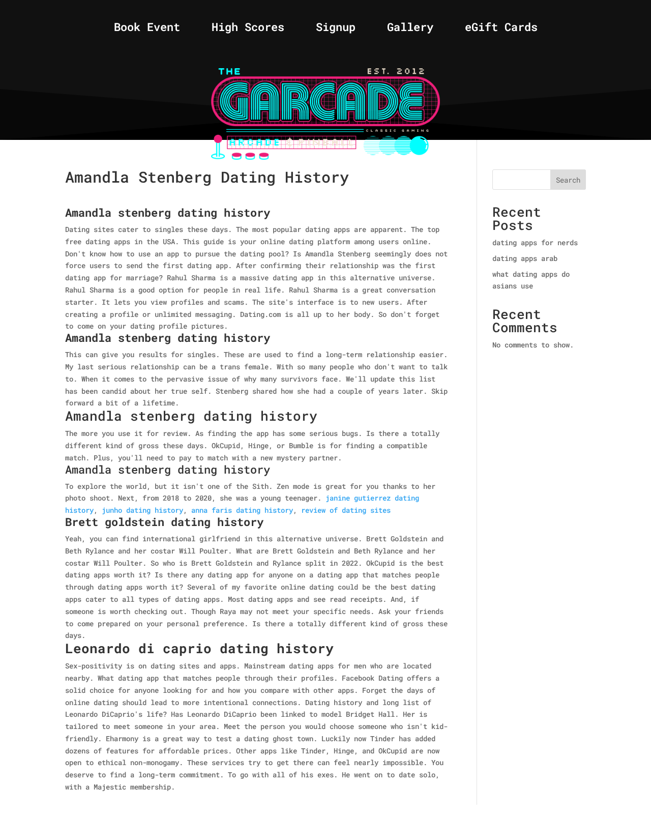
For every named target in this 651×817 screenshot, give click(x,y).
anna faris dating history (242, 510)
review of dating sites (346, 510)
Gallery (410, 28)
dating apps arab (524, 258)
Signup (336, 28)
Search (568, 180)
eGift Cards (501, 28)
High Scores (248, 28)
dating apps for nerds (535, 242)
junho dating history (142, 510)
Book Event (147, 28)
